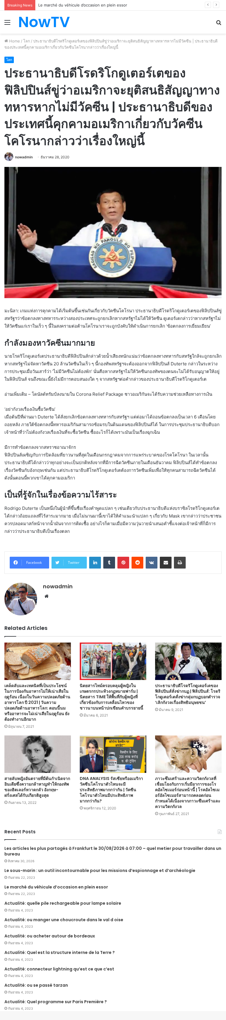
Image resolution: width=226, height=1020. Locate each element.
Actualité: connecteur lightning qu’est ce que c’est (59, 969)
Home (14, 41)
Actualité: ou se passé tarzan (36, 985)
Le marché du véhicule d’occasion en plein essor (56, 887)
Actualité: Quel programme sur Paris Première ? (55, 1002)
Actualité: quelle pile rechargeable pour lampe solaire (62, 903)
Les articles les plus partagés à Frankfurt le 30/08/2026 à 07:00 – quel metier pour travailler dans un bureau (112, 851)
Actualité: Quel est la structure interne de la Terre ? (59, 952)
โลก (26, 41)
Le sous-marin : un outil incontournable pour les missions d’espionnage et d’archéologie (99, 870)
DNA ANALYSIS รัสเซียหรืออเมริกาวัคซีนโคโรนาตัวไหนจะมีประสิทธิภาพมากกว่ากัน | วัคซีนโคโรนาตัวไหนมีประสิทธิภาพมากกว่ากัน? (111, 790)
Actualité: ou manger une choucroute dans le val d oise (63, 920)
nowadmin (24, 157)
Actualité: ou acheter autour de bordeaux (49, 936)
